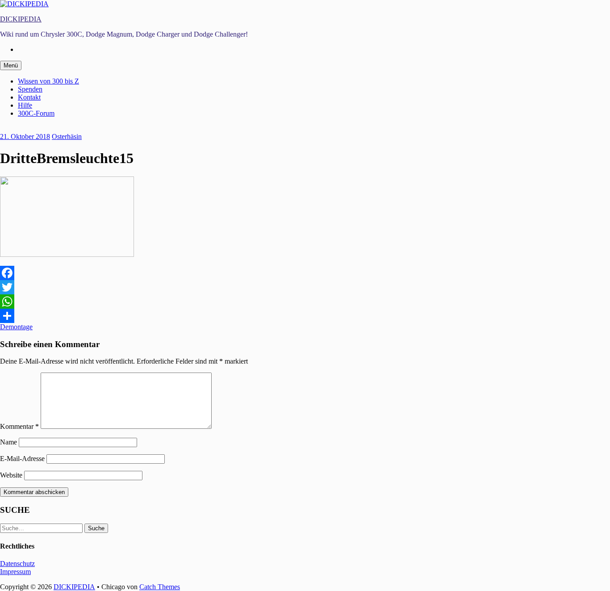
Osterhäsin (67, 136)
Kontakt (29, 97)
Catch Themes (159, 587)
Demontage (16, 327)
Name (8, 442)
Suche (96, 528)
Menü (11, 65)
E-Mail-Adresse (22, 458)
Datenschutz (17, 563)
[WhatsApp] (305, 301)
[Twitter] (305, 287)
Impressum (15, 571)
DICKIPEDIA (21, 19)
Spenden (30, 89)
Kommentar (19, 426)
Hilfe (25, 105)
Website (11, 475)
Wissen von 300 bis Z (48, 81)
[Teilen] (305, 316)
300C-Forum (36, 113)
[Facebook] (305, 273)
